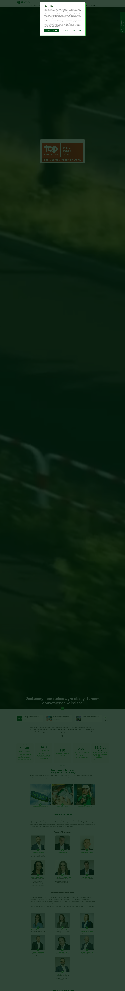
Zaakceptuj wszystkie (51, 30)
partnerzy (46, 24)
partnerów (69, 10)
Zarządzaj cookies (77, 30)
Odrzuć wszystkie (67, 30)
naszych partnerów (69, 24)
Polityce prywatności (56, 26)
